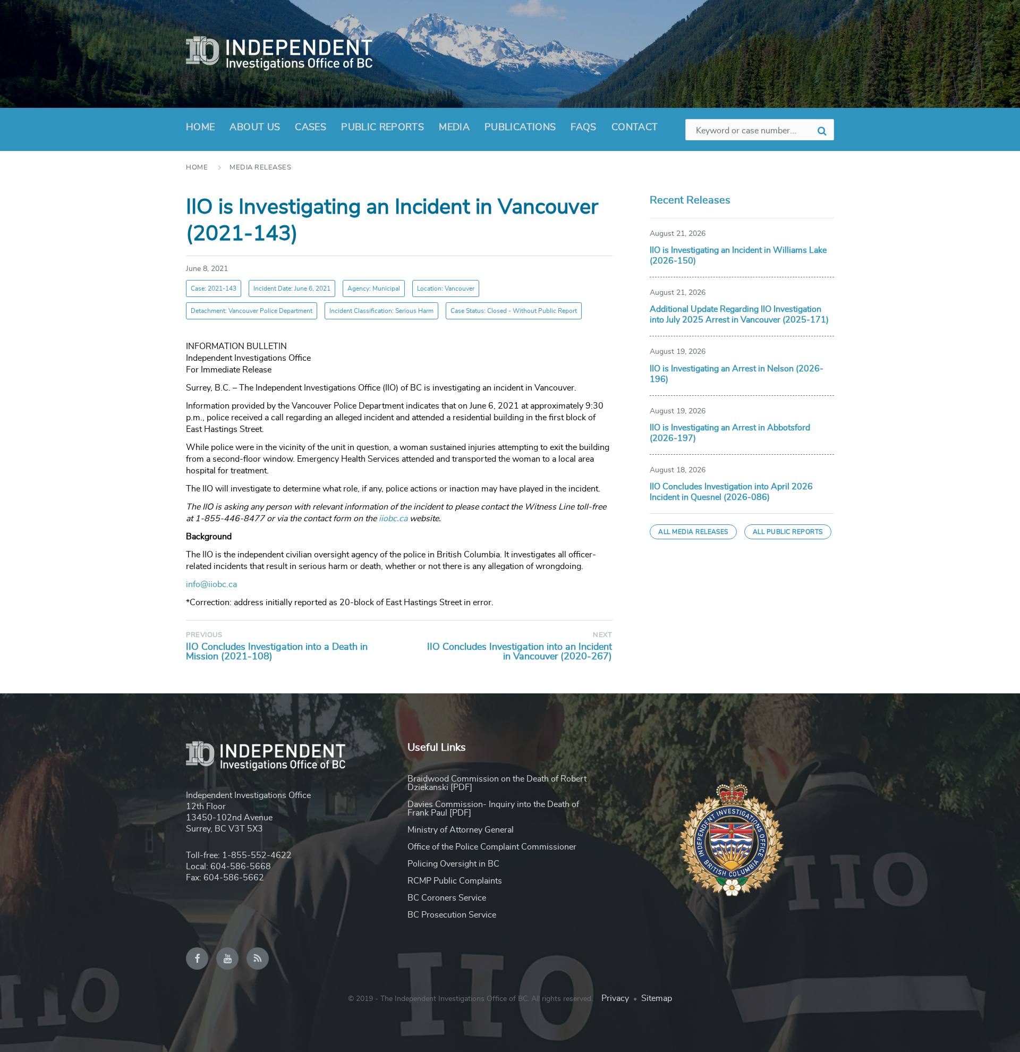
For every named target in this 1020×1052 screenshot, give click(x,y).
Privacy (615, 998)
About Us (255, 127)
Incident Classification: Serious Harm (381, 311)
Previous (204, 635)
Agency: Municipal (373, 288)
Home (200, 127)
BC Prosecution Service (451, 915)
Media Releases (260, 167)
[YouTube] (227, 958)
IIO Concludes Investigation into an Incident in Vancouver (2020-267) (519, 651)
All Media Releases (693, 532)
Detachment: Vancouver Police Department (251, 311)
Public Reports (382, 127)
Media (454, 127)
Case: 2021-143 (213, 288)
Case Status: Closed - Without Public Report (513, 311)
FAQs (583, 127)
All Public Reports (788, 532)
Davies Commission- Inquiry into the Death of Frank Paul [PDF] (493, 808)
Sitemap (656, 998)
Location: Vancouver (445, 288)
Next (602, 635)
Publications (520, 127)
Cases (310, 127)
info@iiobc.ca (211, 584)
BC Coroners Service (446, 898)
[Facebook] (197, 958)
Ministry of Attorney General (460, 830)
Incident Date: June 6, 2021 (291, 288)
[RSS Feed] (257, 958)
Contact (634, 127)
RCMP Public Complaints (454, 881)
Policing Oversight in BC (453, 864)
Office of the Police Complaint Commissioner (491, 847)
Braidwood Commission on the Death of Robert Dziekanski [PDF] (496, 783)
